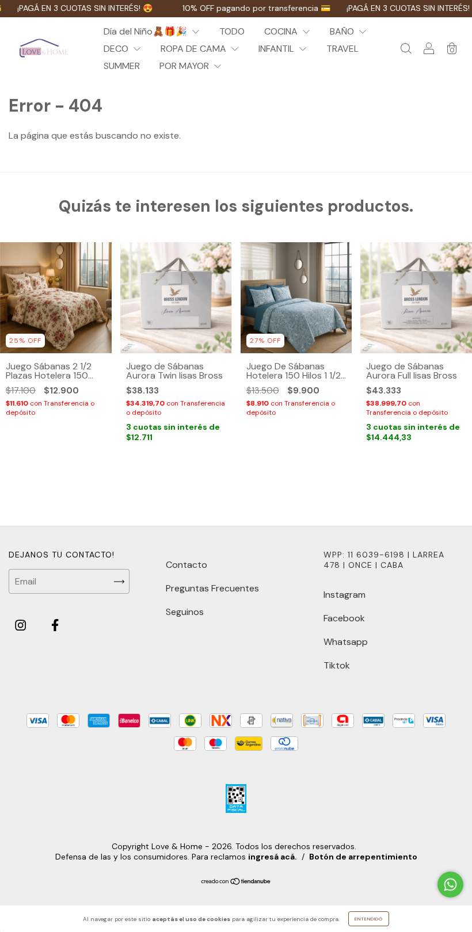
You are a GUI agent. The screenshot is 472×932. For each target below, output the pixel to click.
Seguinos (185, 612)
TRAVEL (342, 49)
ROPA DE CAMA (195, 49)
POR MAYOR (185, 66)
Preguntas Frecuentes (212, 588)
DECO (117, 49)
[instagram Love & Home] (22, 626)
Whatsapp (345, 642)
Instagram (344, 595)
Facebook (344, 618)
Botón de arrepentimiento (363, 856)
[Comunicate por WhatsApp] (450, 884)
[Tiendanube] (236, 882)
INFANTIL (277, 49)
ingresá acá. (272, 856)
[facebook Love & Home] (55, 626)
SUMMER (122, 66)
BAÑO (343, 31)
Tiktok (336, 665)
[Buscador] (406, 49)
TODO (232, 31)
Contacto (186, 565)
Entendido (369, 919)
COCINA (282, 31)
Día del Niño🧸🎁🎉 (146, 31)
